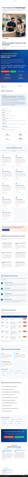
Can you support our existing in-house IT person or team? (9, 397)
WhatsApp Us (13, 71)
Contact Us (19, 423)
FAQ (15, 423)
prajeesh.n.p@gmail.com (6, 468)
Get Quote (25, 318)
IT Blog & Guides (11, 423)
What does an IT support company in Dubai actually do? (9, 386)
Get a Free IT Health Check (5, 71)
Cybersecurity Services (18, 421)
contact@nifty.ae (13, 129)
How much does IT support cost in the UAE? (8, 389)
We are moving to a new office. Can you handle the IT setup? (10, 408)
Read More (3, 459)
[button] (14, 476)
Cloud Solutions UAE (4, 423)
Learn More (4, 48)
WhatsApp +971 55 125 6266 (19, 436)
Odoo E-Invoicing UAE (11, 421)
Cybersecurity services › (5, 192)
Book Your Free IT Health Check (9, 436)
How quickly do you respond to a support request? (9, 400)
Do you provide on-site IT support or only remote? (8, 394)
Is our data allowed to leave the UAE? (7, 405)
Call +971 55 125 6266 (20, 71)
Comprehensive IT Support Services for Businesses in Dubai (7, 451)
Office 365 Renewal (4, 421)
